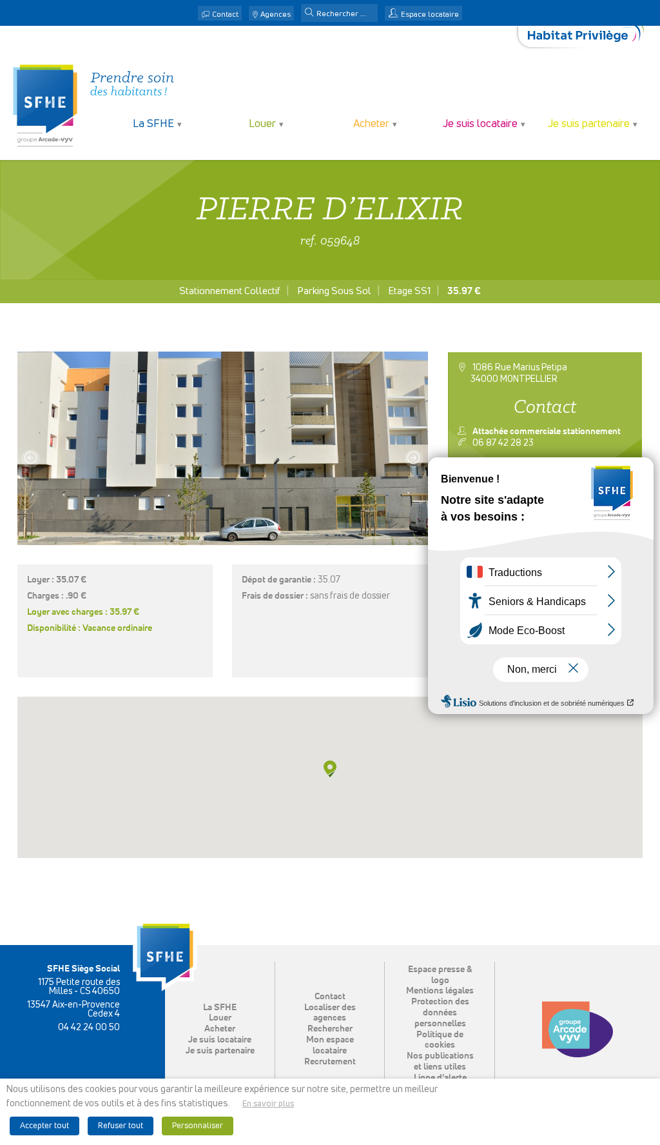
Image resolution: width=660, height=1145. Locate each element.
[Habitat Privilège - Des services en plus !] (586, 36)
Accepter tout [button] (44, 1126)
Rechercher (330, 1028)
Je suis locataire (219, 1039)
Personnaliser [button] (197, 1126)
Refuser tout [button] (120, 1126)
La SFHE (220, 1007)
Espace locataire (430, 15)
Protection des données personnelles (440, 1012)
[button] (309, 13)
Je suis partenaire (220, 1050)
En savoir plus (268, 1104)
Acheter (219, 1028)
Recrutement (330, 1061)
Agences (275, 15)
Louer (220, 1017)
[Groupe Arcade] (577, 1029)
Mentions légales (440, 990)
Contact (225, 15)
